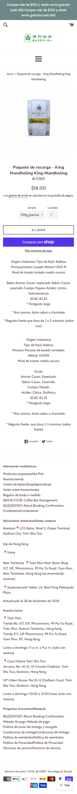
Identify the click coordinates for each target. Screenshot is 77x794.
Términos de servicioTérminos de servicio (32, 748)
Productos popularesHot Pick (23, 474)
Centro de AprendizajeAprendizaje (27, 484)
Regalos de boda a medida (21, 495)
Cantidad (52, 207)
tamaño (32, 207)
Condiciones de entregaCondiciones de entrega (36, 732)
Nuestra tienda (13, 479)
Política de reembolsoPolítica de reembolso (33, 737)
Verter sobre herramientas (21, 490)
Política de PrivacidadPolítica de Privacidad (33, 743)
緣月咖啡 (41, 771)
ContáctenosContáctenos (20, 511)
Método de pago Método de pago (26, 722)
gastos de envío (18, 195)
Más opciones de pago (38, 250)
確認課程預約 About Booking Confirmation (33, 506)
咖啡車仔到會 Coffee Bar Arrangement (30, 500)
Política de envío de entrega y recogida (30, 727)
